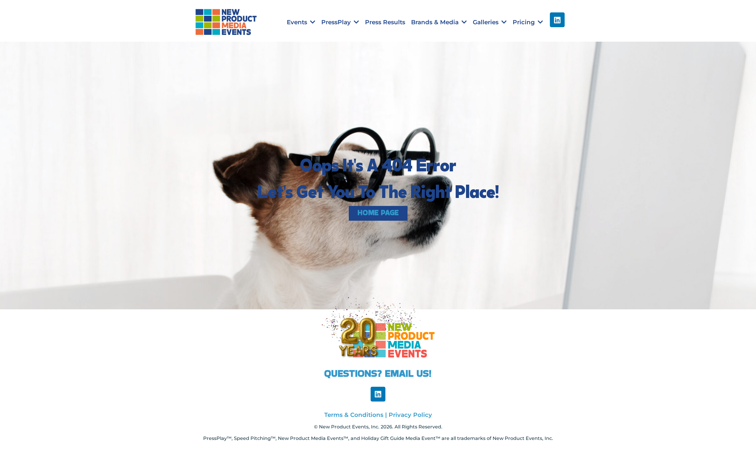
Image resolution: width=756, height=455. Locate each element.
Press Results (385, 22)
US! (424, 373)
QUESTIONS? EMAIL (370, 373)
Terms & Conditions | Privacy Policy (378, 414)
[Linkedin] (557, 19)
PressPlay (336, 22)
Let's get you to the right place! (378, 189)
